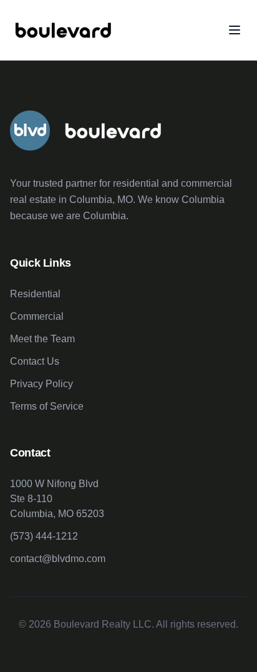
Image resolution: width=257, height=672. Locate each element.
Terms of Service (47, 406)
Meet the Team (42, 339)
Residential (35, 294)
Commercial (37, 316)
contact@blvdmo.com (57, 558)
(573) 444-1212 (44, 536)
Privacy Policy (41, 383)
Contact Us (34, 361)
